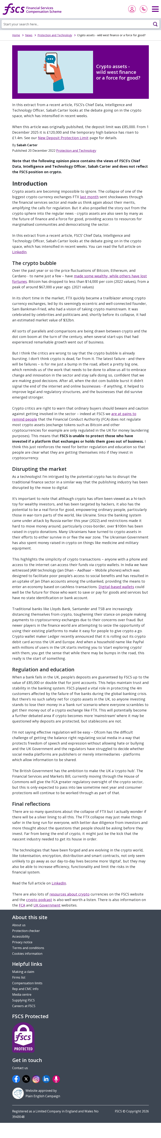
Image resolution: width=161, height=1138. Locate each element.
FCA (22, 905)
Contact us (20, 1068)
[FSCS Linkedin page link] (46, 1079)
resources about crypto (69, 894)
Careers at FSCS (23, 1006)
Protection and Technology (55, 35)
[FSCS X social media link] (26, 1079)
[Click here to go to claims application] (132, 9)
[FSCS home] (32, 9)
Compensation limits (27, 983)
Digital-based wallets (116, 586)
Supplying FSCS (23, 1000)
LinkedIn (19, 252)
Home (16, 35)
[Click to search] (155, 24)
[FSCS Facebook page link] (16, 1079)
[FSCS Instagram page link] (36, 1079)
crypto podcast (39, 899)
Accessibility (21, 936)
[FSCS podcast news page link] (56, 1079)
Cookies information (27, 953)
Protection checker (26, 931)
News (28, 35)
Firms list (18, 977)
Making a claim (23, 972)
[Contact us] (143, 9)
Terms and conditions (28, 948)
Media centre (21, 994)
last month (89, 196)
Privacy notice (22, 942)
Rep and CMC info (25, 989)
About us (19, 925)
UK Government (46, 905)
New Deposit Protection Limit (63, 137)
